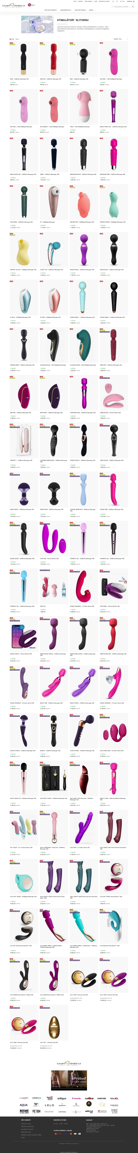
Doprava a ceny (26, 1123)
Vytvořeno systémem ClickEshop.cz (69, 1152)
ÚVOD (75, 1)
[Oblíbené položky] (117, 1)
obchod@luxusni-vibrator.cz (98, 1124)
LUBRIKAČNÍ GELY (65, 10)
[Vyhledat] (112, 6)
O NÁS (95, 1)
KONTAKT (80, 1)
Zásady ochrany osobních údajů (31, 1135)
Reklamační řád (26, 1132)
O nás (23, 1137)
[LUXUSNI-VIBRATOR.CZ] (29, 5)
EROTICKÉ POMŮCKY (50, 10)
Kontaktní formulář (27, 1129)
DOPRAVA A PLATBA (104, 1)
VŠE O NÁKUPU (88, 1)
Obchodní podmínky (27, 1126)
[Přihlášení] (113, 1)
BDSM (91, 10)
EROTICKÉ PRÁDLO (80, 10)
